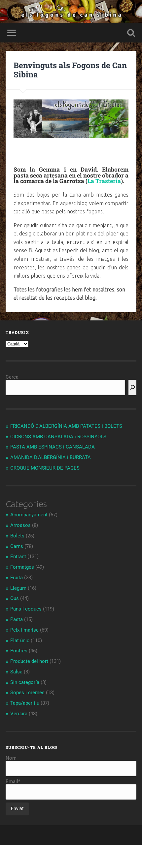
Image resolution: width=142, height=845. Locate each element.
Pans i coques (26, 609)
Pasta (16, 619)
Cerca (12, 377)
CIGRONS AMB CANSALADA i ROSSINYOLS (58, 437)
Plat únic (19, 640)
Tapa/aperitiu (24, 703)
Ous (14, 598)
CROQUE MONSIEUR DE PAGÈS (45, 468)
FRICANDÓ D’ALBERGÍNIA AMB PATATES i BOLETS (66, 426)
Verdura (18, 714)
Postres (18, 651)
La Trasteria (104, 181)
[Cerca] (132, 387)
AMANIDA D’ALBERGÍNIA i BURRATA (50, 457)
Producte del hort (29, 661)
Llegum (18, 588)
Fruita (16, 578)
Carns (16, 546)
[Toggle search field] (131, 32)
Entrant (18, 556)
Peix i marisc (24, 630)
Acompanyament (29, 515)
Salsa (16, 672)
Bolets (17, 536)
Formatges (22, 567)
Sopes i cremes (27, 692)
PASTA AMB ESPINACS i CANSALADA (52, 447)
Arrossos (20, 525)
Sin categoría (24, 682)
